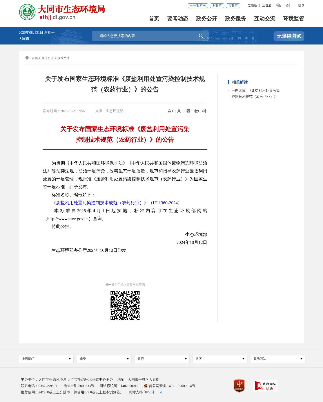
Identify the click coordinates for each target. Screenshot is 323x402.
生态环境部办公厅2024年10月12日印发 (84, 250)
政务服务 (235, 18)
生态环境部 (191, 234)
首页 (154, 18)
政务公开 (206, 18)
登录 (301, 5)
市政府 (233, 5)
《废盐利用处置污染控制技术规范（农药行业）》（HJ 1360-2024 (115, 202)
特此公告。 (58, 226)
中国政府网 (198, 5)
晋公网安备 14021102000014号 (171, 386)
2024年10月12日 (187, 242)
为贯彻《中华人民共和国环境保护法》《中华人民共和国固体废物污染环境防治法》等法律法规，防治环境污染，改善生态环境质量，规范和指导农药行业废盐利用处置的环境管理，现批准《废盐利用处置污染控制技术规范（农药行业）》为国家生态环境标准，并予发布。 (125, 175)
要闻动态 (177, 18)
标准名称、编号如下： (69, 194)
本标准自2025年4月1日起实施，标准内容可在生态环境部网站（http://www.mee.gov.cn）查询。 (125, 214)
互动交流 (264, 18)
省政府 (217, 5)
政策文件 (63, 58)
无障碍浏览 (289, 36)
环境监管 (293, 18)
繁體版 (252, 5)
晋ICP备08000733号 (79, 386)
